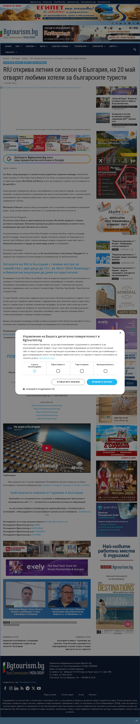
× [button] (120, 333)
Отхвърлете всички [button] (68, 382)
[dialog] (70, 362)
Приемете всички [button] (102, 382)
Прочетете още (47, 358)
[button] (39, 389)
